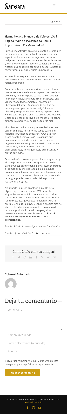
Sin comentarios (43, 233)
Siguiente (55, 21)
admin (11, 233)
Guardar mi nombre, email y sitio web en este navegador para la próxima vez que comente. (31, 362)
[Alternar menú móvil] (60, 5)
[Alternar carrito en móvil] (53, 5)
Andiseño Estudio (33, 402)
